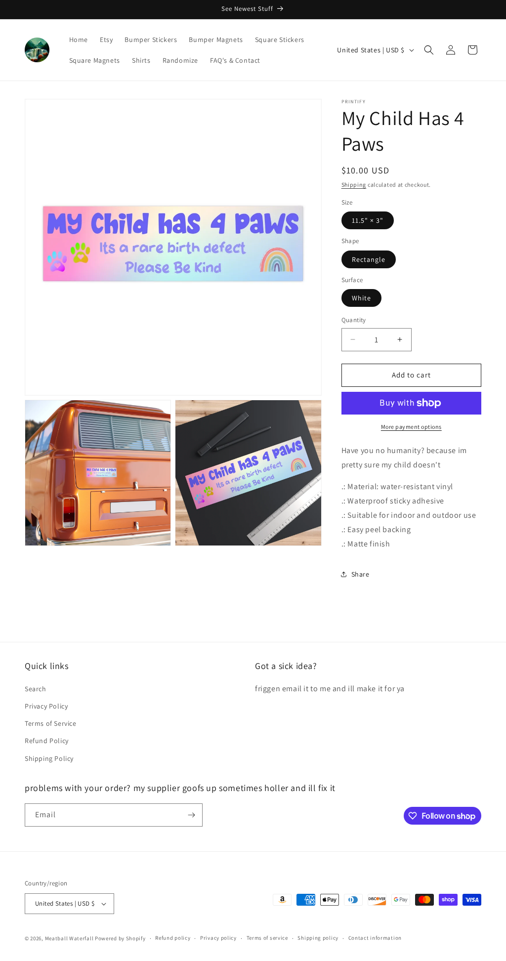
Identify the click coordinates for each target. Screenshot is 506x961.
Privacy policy (218, 937)
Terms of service (267, 937)
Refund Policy (47, 740)
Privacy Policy (46, 706)
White (361, 297)
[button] (429, 50)
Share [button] (360, 574)
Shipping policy (317, 937)
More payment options (411, 426)
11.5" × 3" (367, 220)
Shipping (354, 184)
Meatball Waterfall (69, 938)
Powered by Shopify (120, 938)
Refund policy (172, 937)
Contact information (375, 937)
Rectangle (368, 259)
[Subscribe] (191, 815)
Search (35, 688)
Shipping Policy (49, 758)
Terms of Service (51, 723)
